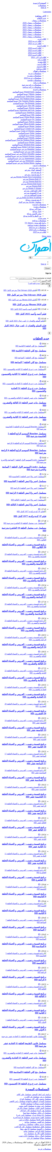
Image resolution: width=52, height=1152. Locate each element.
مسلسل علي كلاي (24, 1094)
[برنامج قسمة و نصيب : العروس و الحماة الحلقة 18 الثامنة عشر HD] (23, 739)
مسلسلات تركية (39, 83)
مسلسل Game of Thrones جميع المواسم (25, 131)
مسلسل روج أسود (26, 1124)
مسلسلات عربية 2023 (32, 78)
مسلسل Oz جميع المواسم (31, 119)
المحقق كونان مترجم (33, 170)
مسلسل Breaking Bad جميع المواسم (26, 145)
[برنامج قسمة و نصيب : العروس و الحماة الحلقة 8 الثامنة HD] (23, 906)
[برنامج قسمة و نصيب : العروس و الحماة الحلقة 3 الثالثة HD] (23, 989)
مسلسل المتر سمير (26, 1106)
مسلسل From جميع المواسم (30, 135)
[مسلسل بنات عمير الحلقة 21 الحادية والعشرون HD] (25, 1053)
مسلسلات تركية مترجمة (31, 85)
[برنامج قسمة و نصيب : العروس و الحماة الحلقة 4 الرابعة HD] (23, 972)
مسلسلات (42, 5)
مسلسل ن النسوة (44, 1129)
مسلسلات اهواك (39, 71)
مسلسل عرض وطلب (42, 1124)
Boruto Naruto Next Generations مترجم (26, 177)
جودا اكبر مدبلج (35, 209)
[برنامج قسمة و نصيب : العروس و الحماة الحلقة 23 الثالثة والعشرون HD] (23, 656)
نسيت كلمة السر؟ (34, 283)
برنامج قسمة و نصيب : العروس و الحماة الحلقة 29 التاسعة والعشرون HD (24, 562)
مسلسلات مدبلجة (39, 221)
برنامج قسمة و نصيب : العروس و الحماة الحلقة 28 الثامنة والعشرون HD (24, 579)
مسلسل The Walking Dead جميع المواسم (24, 99)
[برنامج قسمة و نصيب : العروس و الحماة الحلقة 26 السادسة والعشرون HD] (23, 606)
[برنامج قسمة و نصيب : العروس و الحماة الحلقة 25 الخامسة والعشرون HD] (23, 623)
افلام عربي (41, 39)
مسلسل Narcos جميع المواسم (29, 122)
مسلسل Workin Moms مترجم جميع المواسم (23, 163)
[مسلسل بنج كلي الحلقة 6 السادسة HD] (30, 1067)
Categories (47, 12)
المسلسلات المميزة (37, 1089)
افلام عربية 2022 (34, 41)
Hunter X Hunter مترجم (31, 188)
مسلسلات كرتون (39, 165)
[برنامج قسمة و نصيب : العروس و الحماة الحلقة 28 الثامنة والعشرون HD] (23, 573)
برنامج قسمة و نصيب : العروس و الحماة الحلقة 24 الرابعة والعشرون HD (24, 645)
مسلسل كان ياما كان (28, 1111)
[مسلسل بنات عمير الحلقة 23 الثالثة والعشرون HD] (25, 398)
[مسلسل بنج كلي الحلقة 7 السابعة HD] (30, 358)
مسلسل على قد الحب (23, 1127)
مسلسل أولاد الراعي (43, 1131)
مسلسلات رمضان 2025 (32, 25)
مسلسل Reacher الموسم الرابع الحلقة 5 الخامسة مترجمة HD (27, 434)
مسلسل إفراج (25, 1099)
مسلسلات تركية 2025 (37, 230)
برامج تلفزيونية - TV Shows (35, 223)
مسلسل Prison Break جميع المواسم (27, 117)
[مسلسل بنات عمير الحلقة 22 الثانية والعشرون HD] (25, 412)
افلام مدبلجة (41, 69)
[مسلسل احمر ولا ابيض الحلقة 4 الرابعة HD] (28, 488)
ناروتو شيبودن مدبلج (33, 200)
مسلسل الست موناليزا (42, 1104)
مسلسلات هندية (39, 207)
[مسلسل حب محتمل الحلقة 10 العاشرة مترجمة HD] (25, 523)
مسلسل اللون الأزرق (42, 1134)
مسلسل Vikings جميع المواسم (29, 94)
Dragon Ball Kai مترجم (32, 181)
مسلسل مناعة (30, 1122)
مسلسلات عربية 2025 (37, 227)
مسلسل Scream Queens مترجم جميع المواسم (23, 156)
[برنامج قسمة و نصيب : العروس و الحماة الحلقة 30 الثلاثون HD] (23, 540)
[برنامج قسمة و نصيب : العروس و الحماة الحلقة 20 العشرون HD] (23, 706)
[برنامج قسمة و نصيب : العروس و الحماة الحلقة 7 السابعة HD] (23, 922)
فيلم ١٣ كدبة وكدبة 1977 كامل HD (30, 516)
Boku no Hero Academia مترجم (28, 198)
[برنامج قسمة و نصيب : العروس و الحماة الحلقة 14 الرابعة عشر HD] (23, 806)
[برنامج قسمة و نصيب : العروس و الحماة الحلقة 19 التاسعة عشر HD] (23, 723)
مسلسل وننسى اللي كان (41, 1099)
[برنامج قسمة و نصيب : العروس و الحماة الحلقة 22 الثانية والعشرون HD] (23, 673)
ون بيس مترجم (35, 168)
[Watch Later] (39, 290)
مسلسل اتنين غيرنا (23, 1115)
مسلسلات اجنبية (39, 89)
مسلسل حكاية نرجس (27, 1120)
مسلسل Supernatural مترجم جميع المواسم (24, 158)
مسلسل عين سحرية (43, 1106)
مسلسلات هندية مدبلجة (37, 225)
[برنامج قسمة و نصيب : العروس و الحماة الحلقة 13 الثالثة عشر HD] (23, 823)
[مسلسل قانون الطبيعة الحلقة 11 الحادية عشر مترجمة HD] (23, 1039)
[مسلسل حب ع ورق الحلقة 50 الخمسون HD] (27, 1079)
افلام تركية (42, 60)
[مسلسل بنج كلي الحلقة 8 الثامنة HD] (30, 346)
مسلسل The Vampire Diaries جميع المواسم (24, 101)
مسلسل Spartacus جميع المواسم (28, 112)
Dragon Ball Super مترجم (31, 184)
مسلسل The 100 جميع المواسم (28, 106)
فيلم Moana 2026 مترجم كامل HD (29, 304)
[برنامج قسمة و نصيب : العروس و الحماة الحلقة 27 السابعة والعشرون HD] (23, 590)
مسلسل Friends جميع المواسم (29, 138)
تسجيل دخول (45, 283)
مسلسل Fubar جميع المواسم (29, 133)
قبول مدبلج (37, 211)
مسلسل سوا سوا (30, 1113)
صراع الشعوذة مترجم (32, 193)
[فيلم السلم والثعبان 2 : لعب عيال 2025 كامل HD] (26, 321)
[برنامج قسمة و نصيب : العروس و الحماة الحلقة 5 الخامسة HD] (23, 956)
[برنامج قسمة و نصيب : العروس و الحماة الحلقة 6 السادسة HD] (23, 939)
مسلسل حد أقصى (44, 1122)
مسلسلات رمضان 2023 (32, 32)
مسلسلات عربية (34, 73)
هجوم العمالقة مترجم (32, 195)
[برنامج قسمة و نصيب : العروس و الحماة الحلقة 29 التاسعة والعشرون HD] (23, 556)
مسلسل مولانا (45, 1138)
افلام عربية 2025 (39, 232)
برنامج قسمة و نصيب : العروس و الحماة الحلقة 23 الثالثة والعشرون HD (24, 662)
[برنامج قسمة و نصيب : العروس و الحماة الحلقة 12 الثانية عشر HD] (23, 839)
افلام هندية (42, 62)
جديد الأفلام (41, 18)
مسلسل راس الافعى (17, 1101)
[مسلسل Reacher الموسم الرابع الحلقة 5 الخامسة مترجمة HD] (23, 429)
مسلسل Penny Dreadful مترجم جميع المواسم (23, 154)
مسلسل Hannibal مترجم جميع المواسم (25, 149)
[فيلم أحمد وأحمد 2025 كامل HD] (24, 309)
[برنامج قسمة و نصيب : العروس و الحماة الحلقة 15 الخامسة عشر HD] (23, 789)
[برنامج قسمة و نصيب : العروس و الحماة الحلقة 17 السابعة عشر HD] (23, 756)
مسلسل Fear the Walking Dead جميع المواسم (23, 140)
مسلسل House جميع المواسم (29, 126)
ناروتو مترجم (36, 172)
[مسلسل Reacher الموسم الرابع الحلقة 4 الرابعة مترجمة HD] (23, 446)
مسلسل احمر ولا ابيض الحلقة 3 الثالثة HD (26, 504)
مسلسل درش (45, 1097)
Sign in (43, 8)
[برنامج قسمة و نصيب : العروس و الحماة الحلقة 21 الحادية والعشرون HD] (23, 689)
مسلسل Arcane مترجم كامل (29, 202)
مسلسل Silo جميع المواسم (30, 115)
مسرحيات (42, 218)
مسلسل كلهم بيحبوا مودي (40, 1117)
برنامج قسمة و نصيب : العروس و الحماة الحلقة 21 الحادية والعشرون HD (24, 695)
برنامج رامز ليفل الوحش (41, 1094)
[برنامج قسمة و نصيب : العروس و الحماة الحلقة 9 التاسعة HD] (23, 889)
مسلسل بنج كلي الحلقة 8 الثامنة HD (29, 350)
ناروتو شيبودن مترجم (33, 175)
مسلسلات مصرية (34, 76)
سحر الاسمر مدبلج (34, 214)
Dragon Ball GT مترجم (32, 179)
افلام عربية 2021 (34, 43)
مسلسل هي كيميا (44, 1111)
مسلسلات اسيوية (39, 204)
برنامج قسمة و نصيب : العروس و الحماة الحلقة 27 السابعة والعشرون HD (24, 595)
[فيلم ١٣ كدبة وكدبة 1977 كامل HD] (31, 511)
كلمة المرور (46, 281)
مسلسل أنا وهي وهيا (28, 1129)
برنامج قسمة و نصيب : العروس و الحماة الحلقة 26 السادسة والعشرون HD (24, 612)
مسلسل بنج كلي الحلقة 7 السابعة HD (28, 362)
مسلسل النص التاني (43, 1108)
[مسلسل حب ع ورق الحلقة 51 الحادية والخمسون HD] (24, 384)
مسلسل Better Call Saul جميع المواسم (26, 147)
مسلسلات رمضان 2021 (32, 37)
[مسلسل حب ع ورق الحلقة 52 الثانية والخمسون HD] (24, 369)
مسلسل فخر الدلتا (43, 1120)
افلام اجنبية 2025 (34, 50)
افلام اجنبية (41, 46)
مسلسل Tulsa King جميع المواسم (27, 96)
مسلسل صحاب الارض (26, 1108)
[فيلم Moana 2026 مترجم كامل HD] (23, 300)
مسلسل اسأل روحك (43, 1136)
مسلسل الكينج (26, 1104)
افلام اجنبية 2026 (34, 48)
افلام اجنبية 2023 (34, 55)
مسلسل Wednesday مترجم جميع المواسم (24, 161)
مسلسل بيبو (29, 1134)
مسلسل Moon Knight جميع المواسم (26, 124)
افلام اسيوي (41, 66)
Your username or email (42, 278)
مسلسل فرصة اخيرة (21, 1117)
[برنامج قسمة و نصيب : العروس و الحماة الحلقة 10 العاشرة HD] (23, 872)
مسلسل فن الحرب (31, 1097)
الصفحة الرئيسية (39, 3)
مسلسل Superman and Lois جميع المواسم (24, 110)
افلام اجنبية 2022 (34, 53)
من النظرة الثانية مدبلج (32, 216)
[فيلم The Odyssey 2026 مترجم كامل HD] (21, 290)
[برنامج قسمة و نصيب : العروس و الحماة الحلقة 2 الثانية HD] (23, 1005)
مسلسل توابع (29, 1131)
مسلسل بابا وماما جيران (41, 1115)
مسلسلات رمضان (39, 20)
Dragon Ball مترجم (33, 186)
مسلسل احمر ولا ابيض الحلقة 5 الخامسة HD (25, 481)
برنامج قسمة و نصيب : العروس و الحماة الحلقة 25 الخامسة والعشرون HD (24, 629)
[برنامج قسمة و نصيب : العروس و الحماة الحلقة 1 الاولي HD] (23, 1022)
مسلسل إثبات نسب (26, 1136)
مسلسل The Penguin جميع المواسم (27, 103)
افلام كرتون (41, 64)
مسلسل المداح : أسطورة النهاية (38, 1101)
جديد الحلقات (41, 338)
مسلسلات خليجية (34, 80)
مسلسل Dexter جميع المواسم (29, 142)
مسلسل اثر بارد (33, 1138)
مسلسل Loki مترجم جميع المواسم (27, 152)
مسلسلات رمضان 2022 (32, 34)
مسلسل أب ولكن (44, 1113)
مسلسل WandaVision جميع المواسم (27, 92)
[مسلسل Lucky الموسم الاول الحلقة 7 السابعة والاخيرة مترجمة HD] (23, 462)
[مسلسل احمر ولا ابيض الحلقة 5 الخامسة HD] (27, 476)
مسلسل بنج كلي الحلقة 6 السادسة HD (27, 1072)
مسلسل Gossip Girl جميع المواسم (27, 129)
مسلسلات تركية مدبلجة (32, 87)
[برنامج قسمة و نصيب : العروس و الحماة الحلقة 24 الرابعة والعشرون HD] (23, 640)
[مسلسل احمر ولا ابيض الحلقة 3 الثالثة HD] (28, 500)
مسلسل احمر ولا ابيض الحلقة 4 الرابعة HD (26, 493)
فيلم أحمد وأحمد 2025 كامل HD (31, 314)
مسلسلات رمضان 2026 (32, 23)
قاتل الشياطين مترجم (32, 191)
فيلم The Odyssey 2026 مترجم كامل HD (26, 295)
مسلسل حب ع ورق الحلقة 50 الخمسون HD (25, 1083)
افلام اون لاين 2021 (38, 57)
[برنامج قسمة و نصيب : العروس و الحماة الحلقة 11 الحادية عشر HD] (23, 856)
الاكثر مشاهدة (40, 16)
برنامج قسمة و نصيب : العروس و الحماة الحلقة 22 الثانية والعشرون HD (24, 678)
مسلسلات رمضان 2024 (32, 30)
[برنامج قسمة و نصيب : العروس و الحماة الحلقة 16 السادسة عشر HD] (23, 773)
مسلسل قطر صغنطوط (41, 1127)
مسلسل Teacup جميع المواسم (29, 108)
